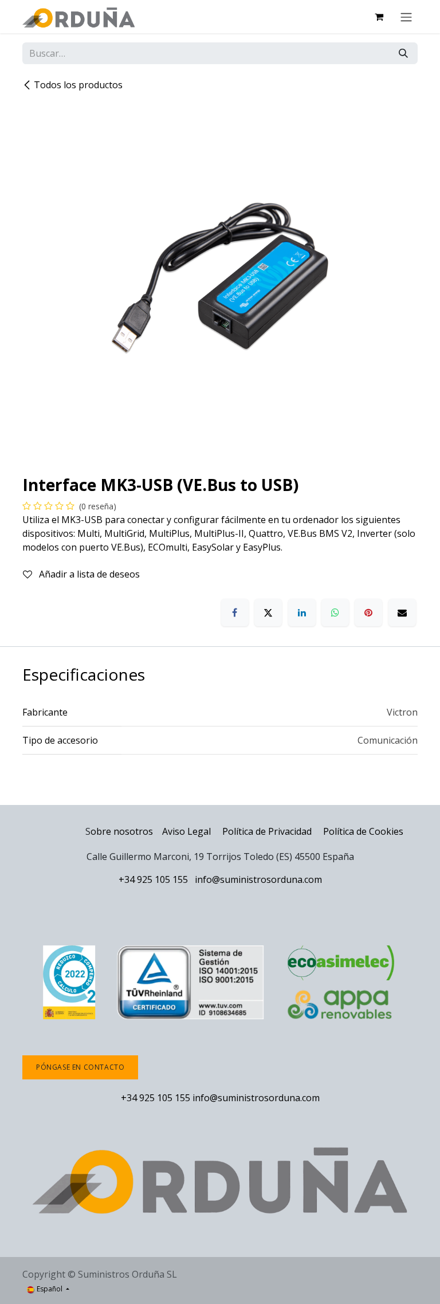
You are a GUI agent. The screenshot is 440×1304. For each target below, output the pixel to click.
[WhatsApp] (335, 612)
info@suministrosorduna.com (258, 879)
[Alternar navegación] (406, 17)
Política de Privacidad (268, 831)
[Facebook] (235, 612)
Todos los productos (78, 84)
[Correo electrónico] (402, 612)
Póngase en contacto (80, 1067)
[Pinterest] (368, 612)
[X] (268, 612)
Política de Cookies (363, 831)
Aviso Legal (186, 831)
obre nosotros (122, 831)
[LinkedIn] (302, 612)
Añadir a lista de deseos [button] (88, 574)
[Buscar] (403, 53)
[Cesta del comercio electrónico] (378, 16)
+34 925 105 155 (153, 879)
